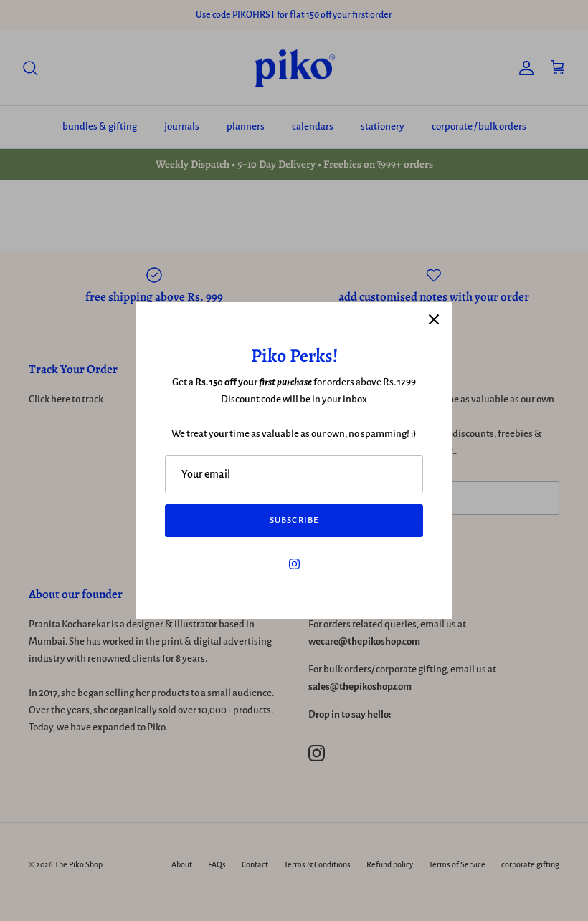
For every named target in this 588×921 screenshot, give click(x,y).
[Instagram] (294, 564)
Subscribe (294, 520)
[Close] (434, 319)
